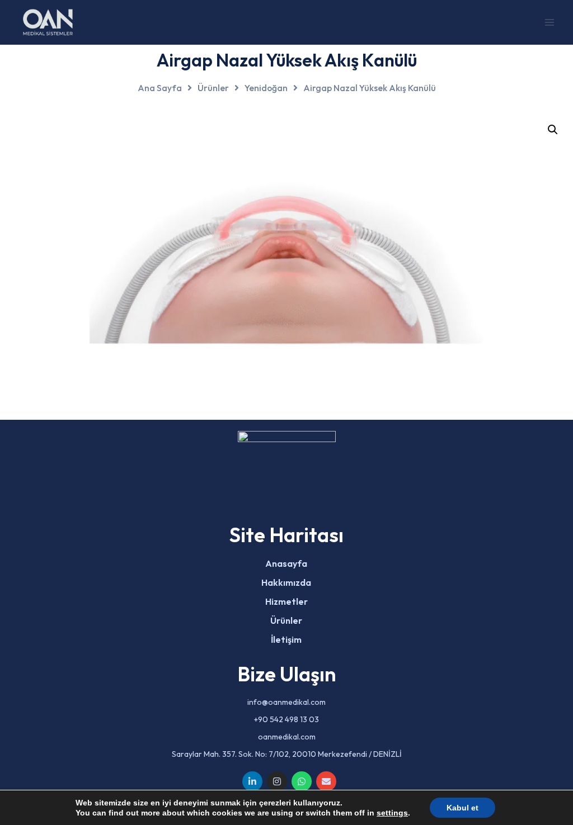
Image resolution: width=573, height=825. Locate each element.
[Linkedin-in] (252, 781)
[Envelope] (326, 781)
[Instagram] (277, 781)
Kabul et (462, 807)
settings (392, 812)
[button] (553, 130)
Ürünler (213, 87)
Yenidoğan (266, 87)
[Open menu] (549, 22)
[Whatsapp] (302, 781)
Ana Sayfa (160, 87)
